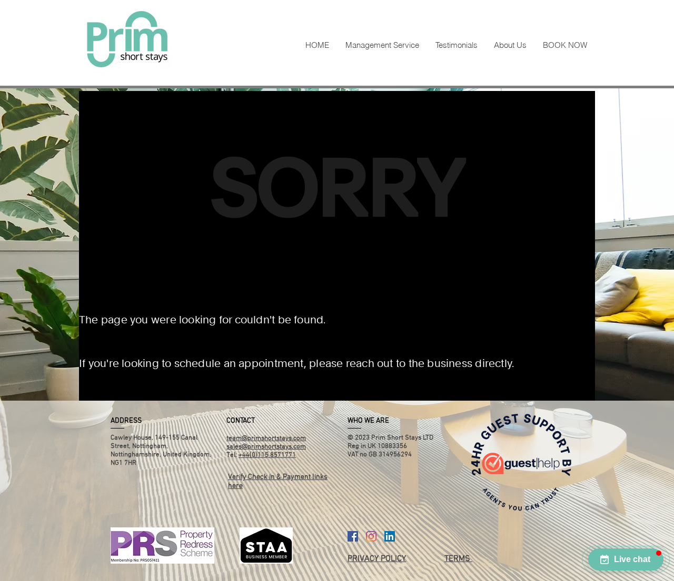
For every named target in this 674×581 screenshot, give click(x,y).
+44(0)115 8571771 (267, 455)
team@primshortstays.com (266, 438)
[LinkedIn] (389, 536)
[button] (625, 559)
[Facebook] (353, 536)
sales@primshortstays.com (266, 447)
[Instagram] (371, 536)
